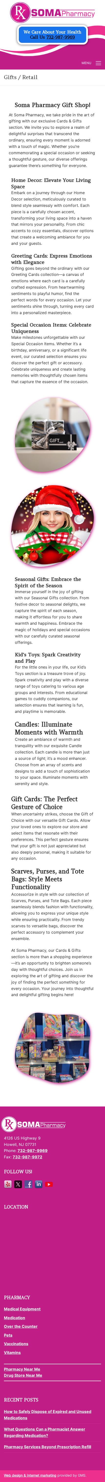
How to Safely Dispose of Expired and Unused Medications (47, 1414)
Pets (8, 1335)
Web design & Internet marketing (30, 1475)
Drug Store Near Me (23, 1375)
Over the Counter (21, 1326)
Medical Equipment (22, 1308)
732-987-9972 (27, 1156)
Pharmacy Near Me (22, 1369)
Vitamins (12, 1352)
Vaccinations (16, 1343)
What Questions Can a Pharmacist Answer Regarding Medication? (44, 1432)
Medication (14, 1317)
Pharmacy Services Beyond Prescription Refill (47, 1446)
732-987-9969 (60, 37)
